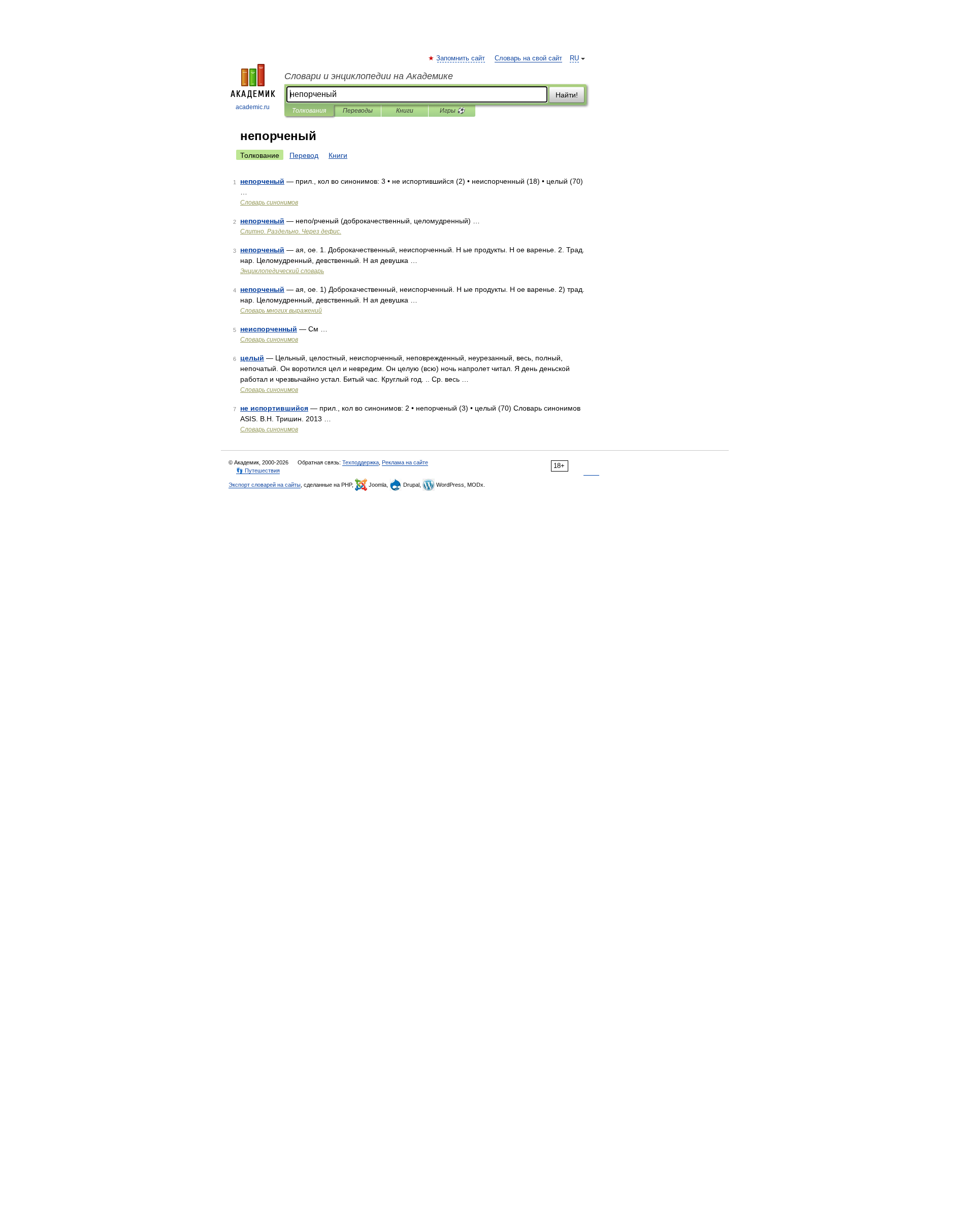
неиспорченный (268, 329)
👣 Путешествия (258, 470)
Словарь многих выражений (281, 310)
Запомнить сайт (461, 58)
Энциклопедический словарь (282, 271)
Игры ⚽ (452, 110)
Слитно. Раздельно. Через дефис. (290, 231)
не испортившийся (274, 408)
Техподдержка (360, 462)
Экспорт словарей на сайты (265, 485)
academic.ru (253, 107)
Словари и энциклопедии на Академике (368, 76)
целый (252, 358)
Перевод (303, 155)
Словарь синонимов (269, 202)
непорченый (262, 181)
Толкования (309, 110)
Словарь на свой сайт (528, 58)
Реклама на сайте (405, 462)
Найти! (567, 95)
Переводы (358, 110)
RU (574, 58)
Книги (404, 110)
